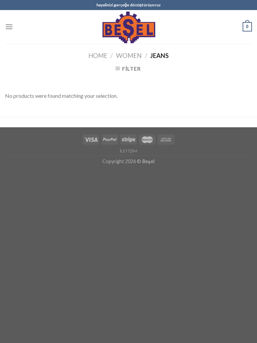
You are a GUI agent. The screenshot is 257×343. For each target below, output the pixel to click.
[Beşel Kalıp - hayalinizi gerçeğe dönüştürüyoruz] (128, 27)
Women (129, 55)
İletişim (129, 150)
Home (97, 55)
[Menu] (9, 26)
